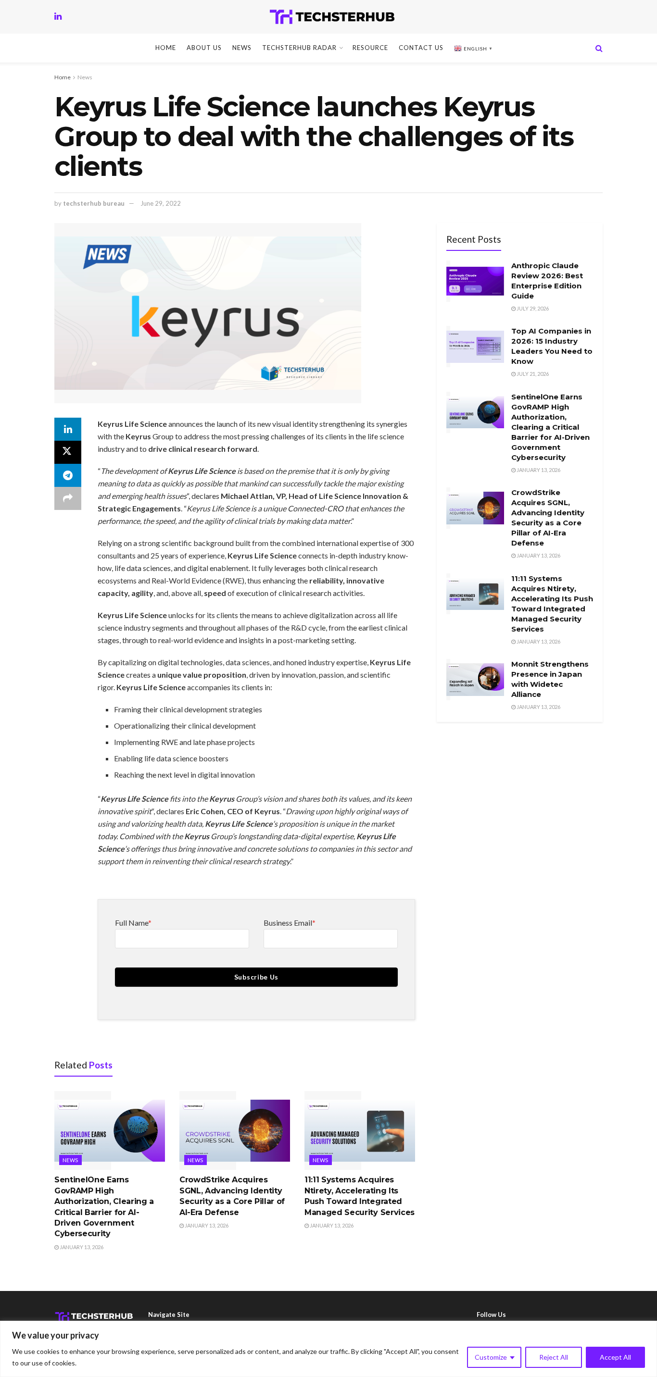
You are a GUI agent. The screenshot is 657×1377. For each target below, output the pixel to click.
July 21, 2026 (532, 374)
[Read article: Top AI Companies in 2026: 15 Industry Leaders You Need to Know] (475, 346)
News (242, 47)
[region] (328, 1349)
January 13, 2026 (81, 1247)
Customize (491, 1357)
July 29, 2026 (532, 308)
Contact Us (421, 47)
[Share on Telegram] (67, 475)
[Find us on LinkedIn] (58, 16)
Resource (370, 47)
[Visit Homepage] (332, 17)
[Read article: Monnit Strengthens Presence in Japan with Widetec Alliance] (475, 679)
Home (165, 47)
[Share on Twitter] (67, 452)
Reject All (553, 1357)
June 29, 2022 (160, 203)
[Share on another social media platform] (67, 498)
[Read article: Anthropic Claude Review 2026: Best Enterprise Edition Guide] (475, 281)
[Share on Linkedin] (67, 429)
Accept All (615, 1357)
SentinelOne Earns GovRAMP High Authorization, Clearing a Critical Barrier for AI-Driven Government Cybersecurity (550, 427)
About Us (204, 47)
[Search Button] (599, 48)
